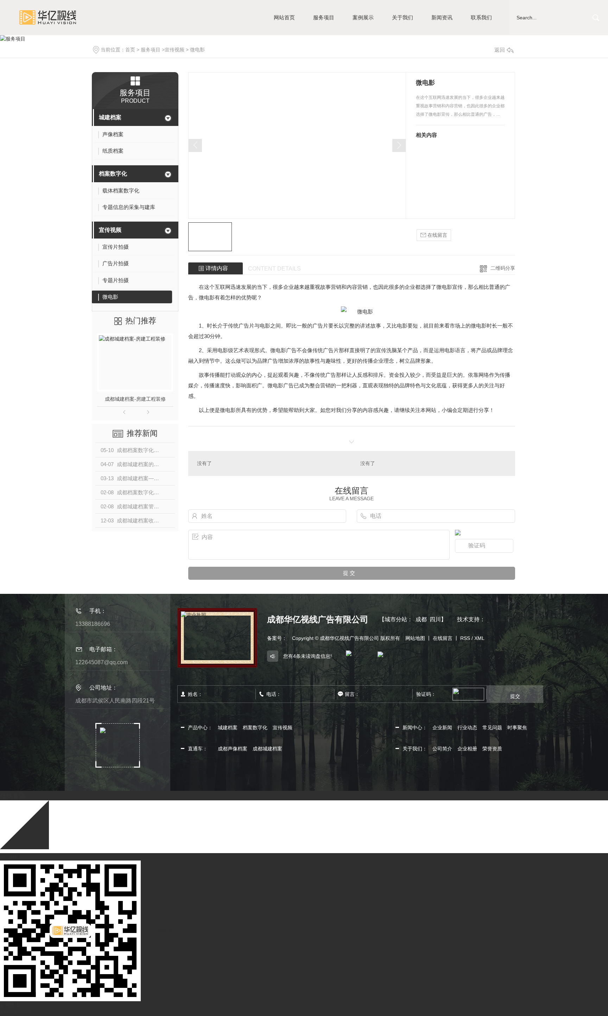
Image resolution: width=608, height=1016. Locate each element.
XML (479, 638)
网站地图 (415, 638)
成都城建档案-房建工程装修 (135, 399)
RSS (465, 638)
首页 (130, 49)
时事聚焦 (517, 727)
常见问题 (492, 727)
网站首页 (284, 17)
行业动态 (467, 727)
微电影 (197, 49)
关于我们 (402, 17)
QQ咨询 (9, 856)
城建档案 (110, 117)
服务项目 (323, 17)
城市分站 (396, 619)
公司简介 (442, 748)
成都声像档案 (232, 748)
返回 (499, 50)
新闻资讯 (441, 17)
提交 (515, 696)
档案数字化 (113, 174)
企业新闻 (442, 727)
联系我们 (481, 17)
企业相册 (467, 748)
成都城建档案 (267, 748)
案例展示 (363, 17)
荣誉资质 (492, 748)
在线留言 (436, 235)
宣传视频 (174, 49)
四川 (435, 619)
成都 (421, 619)
